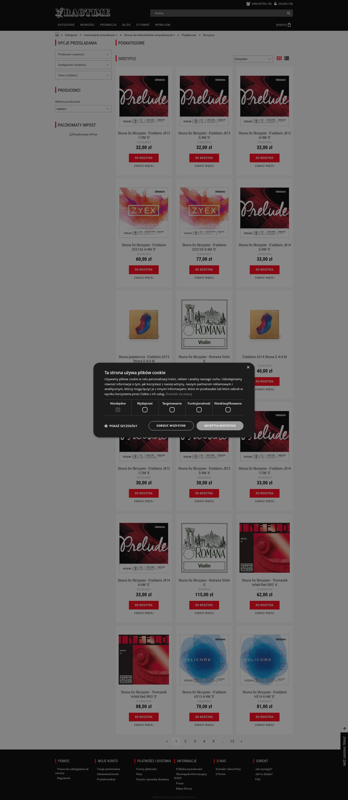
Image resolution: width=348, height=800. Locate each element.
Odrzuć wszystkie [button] (171, 426)
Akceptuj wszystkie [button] (220, 426)
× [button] (248, 367)
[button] (121, 426)
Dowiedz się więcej (179, 394)
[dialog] (174, 400)
